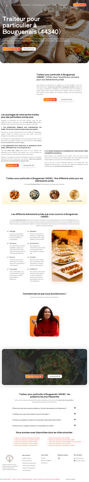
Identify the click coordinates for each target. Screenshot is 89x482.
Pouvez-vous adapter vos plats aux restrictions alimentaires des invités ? (36, 420)
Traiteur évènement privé (38, 5)
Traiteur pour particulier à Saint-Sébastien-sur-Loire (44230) (64, 441)
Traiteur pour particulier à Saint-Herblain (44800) (61, 440)
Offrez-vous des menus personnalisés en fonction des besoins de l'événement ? (39, 408)
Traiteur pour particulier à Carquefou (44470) (27, 440)
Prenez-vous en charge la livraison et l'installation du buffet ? (33, 426)
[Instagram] (59, 458)
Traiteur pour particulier (54, 87)
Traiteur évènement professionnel (22, 5)
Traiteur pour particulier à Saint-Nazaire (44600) (61, 445)
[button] (44, 408)
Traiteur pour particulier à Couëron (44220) (26, 443)
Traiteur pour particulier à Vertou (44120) (59, 443)
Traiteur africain (63, 5)
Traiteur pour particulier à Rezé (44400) (59, 438)
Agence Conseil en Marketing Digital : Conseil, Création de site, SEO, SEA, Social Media (36, 479)
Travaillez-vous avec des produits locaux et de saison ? (31, 414)
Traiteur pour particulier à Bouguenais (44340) (27, 438)
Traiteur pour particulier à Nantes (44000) (26, 441)
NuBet (9, 479)
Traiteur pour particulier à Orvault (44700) (26, 445)
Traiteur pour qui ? (51, 5)
